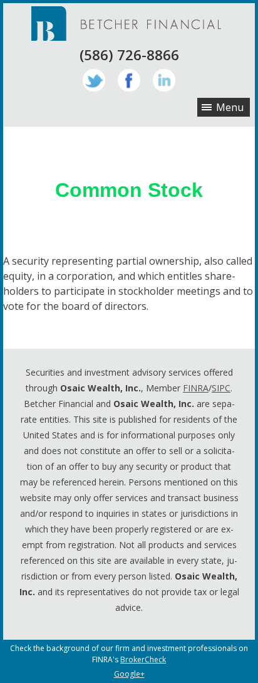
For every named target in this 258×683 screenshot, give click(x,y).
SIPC (221, 388)
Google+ (129, 674)
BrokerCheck (143, 659)
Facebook (129, 80)
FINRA (196, 388)
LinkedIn (164, 80)
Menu (230, 107)
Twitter (94, 80)
